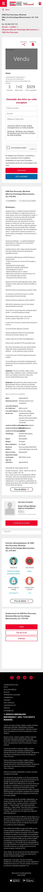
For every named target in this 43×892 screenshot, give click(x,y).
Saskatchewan (22, 727)
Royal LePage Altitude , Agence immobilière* (27, 507)
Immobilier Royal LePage (22, 3)
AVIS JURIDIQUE (9, 703)
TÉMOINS (7, 708)
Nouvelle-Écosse (13, 731)
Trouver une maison (9, 725)
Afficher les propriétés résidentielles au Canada (17, 772)
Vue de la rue (21, 633)
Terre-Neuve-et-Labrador (18, 729)
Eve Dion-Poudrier (25, 502)
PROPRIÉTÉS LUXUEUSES (12, 695)
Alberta (29, 725)
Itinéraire (21, 638)
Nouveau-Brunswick (10, 752)
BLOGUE (6, 692)
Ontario (18, 725)
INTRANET (7, 700)
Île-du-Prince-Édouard (25, 731)
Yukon (34, 731)
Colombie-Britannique (10, 750)
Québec (23, 725)
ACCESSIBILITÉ (8, 710)
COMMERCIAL (8, 697)
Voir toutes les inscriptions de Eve (27, 514)
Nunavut (6, 733)
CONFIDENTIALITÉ (10, 705)
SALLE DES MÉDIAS (10, 689)
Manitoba (14, 727)
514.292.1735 (21, 512)
